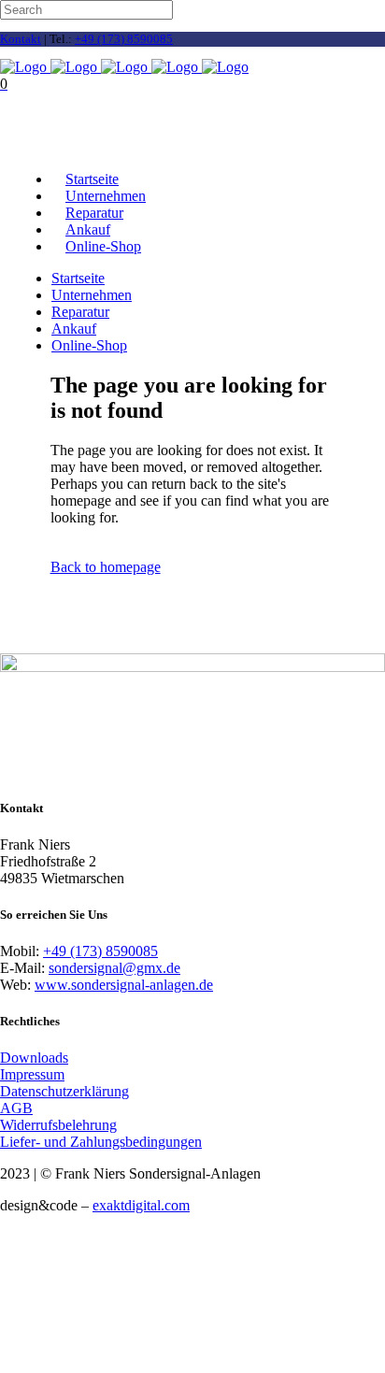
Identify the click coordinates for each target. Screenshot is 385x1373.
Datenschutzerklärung (64, 1091)
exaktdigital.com (141, 1205)
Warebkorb (34, 147)
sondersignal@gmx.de (114, 968)
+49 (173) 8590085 (124, 39)
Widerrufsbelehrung (58, 1125)
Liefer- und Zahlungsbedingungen (101, 1142)
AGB (16, 1108)
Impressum (32, 1074)
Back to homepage (105, 567)
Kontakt (20, 39)
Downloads (34, 1058)
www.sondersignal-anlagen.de (124, 985)
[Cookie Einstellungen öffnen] (140, 1364)
